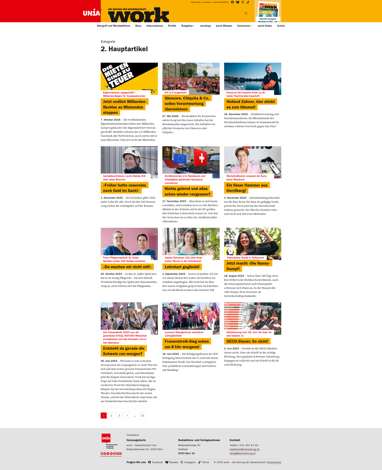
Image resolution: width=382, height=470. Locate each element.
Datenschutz (274, 462)
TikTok (205, 462)
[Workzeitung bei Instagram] (243, 2)
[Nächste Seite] (127, 416)
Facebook (157, 462)
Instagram (190, 462)
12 (142, 415)
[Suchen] (246, 13)
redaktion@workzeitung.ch (245, 449)
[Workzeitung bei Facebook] (232, 2)
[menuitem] (104, 416)
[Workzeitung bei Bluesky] (237, 2)
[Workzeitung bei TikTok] (248, 2)
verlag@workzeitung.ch (243, 453)
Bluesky (174, 462)
